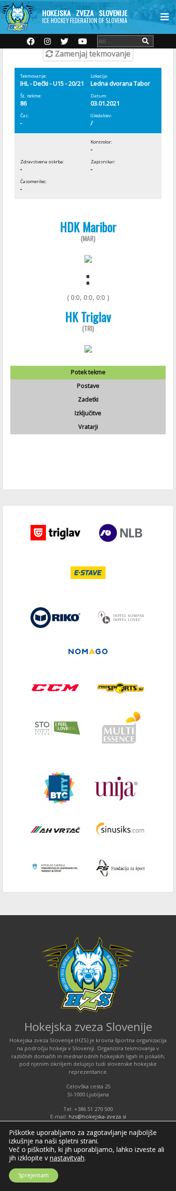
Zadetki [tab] (88, 399)
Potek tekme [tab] (88, 372)
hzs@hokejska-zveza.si (97, 1116)
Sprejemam (33, 1175)
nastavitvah (67, 1158)
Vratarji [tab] (88, 427)
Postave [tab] (88, 386)
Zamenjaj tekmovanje (91, 53)
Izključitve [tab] (88, 413)
